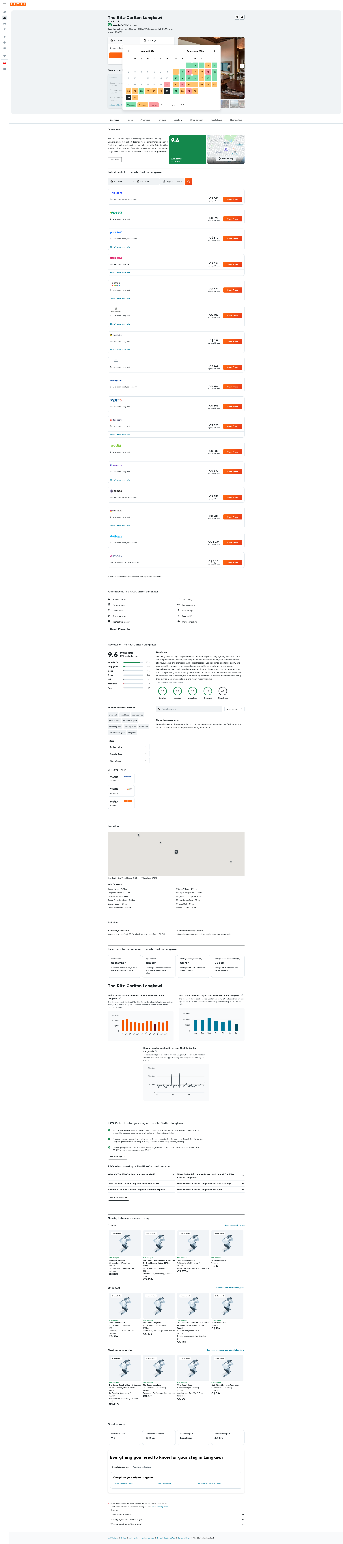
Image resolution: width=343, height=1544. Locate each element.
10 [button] (135, 78)
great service (114, 721)
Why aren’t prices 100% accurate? (126, 1524)
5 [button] (147, 71)
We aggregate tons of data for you (127, 1519)
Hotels (123, 1538)
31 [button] (135, 97)
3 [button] (135, 71)
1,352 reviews (130, 25)
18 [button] (141, 84)
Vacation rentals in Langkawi (209, 1483)
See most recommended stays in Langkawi (226, 1350)
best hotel (143, 726)
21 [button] (161, 84)
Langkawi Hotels (184, 1538)
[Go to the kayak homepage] (18, 4)
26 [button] (148, 91)
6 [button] (154, 71)
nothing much (130, 726)
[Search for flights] (4, 12)
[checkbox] (121, 778)
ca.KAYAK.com (113, 1538)
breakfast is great (130, 721)
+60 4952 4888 (115, 32)
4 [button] (141, 71)
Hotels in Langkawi (163, 1483)
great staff (113, 715)
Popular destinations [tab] (142, 1467)
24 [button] (135, 91)
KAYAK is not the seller (121, 1514)
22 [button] (167, 84)
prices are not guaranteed (161, 1507)
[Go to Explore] (4, 36)
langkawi (132, 732)
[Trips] (4, 55)
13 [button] (154, 78)
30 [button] (128, 97)
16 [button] (129, 84)
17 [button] (135, 84)
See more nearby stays (235, 1225)
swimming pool (115, 726)
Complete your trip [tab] (120, 1467)
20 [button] (154, 84)
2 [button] (128, 71)
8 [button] (167, 71)
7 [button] (160, 71)
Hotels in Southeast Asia (166, 1538)
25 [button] (141, 91)
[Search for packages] (4, 29)
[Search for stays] (4, 18)
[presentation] (120, 998)
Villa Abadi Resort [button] (117, 1260)
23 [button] (128, 91)
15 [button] (167, 78)
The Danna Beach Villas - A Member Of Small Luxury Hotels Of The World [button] (159, 1263)
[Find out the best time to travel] (4, 48)
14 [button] (161, 78)
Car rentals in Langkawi (123, 1483)
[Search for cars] (4, 23)
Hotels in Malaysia (147, 1538)
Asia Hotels (133, 1538)
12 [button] (148, 78)
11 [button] (141, 78)
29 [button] (167, 91)
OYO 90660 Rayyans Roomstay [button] (225, 1385)
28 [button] (160, 91)
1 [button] (188, 65)
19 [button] (148, 84)
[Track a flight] (4, 42)
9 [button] (128, 78)
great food (124, 715)
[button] (5, 4)
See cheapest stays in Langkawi (230, 1287)
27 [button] (154, 91)
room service (137, 715)
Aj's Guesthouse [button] (218, 1260)
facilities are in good (117, 732)
